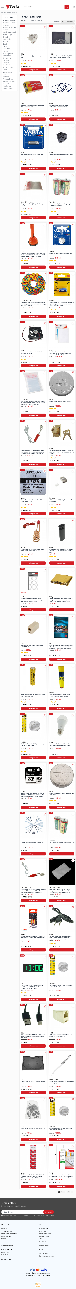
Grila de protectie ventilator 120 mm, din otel (32, 843)
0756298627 (44, 1253)
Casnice (5, 44)
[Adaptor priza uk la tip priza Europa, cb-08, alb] (33, 38)
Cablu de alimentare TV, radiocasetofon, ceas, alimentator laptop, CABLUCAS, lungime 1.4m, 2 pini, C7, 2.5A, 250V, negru (61, 937)
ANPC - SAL (42, 1241)
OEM (22, 54)
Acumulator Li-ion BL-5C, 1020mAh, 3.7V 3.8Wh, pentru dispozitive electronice (60, 56)
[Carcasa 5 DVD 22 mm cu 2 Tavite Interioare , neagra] (33, 1064)
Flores (23, 547)
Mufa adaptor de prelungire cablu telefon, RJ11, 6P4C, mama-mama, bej (61, 1035)
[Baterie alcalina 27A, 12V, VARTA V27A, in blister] (33, 137)
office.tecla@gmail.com (47, 1256)
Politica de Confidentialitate (47, 1215)
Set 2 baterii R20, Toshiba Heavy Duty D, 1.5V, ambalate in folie (60, 204)
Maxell (51, 399)
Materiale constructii (6, 64)
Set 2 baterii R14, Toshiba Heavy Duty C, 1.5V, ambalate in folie (61, 843)
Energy (5, 51)
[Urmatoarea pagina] (72, 1192)
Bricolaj (5, 42)
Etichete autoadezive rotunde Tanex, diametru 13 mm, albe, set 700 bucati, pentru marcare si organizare (31, 600)
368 (69, 1192)
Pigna (51, 643)
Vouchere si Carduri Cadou (8, 87)
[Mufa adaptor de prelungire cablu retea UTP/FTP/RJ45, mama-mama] (33, 628)
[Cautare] (67, 7)
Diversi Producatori (27, 202)
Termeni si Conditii (6, 1231)
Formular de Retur (44, 1236)
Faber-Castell (53, 1080)
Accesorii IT (7, 25)
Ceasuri (5, 46)
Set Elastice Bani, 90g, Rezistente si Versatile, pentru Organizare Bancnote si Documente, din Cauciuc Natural (33, 304)
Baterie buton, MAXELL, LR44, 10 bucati (60, 401)
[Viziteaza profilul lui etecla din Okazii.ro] (38, 1284)
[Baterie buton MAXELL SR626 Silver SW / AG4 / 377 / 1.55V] (62, 776)
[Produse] (3, 7)
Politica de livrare (6, 1236)
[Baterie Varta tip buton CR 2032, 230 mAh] (62, 236)
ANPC (41, 1238)
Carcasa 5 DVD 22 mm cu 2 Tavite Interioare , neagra (33, 1082)
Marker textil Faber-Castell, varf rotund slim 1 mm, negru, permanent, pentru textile (61, 1082)
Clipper (51, 693)
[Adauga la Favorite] (44, 27)
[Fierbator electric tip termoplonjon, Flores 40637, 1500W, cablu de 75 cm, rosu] (33, 532)
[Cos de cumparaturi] (74, 7)
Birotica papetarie (9, 35)
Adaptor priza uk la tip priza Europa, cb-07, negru (61, 155)
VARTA (23, 153)
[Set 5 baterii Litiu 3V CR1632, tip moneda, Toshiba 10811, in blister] (33, 726)
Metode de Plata (43, 1229)
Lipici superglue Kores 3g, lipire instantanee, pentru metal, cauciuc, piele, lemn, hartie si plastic (33, 937)
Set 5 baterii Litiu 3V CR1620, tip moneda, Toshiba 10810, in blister (60, 1129)
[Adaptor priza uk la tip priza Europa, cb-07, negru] (62, 137)
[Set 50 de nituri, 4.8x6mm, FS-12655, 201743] (33, 1110)
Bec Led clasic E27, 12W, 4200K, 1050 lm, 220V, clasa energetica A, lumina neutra (60, 744)
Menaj (5, 70)
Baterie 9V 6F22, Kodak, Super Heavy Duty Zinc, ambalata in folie (32, 106)
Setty (51, 597)
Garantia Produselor (45, 1233)
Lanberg (52, 498)
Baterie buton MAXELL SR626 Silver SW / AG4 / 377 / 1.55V (61, 794)
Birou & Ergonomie (7, 38)
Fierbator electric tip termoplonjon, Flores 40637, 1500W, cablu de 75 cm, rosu (32, 549)
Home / (3, 12)
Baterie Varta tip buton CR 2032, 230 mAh (60, 253)
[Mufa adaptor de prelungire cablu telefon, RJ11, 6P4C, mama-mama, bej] (62, 1017)
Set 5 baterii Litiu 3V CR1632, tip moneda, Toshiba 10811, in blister (32, 744)
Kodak (23, 103)
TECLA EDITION (26, 301)
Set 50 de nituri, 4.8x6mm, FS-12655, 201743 (33, 1128)
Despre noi (4, 1229)
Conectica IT (7, 49)
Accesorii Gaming (9, 23)
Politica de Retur (43, 1231)
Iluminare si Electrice (7, 59)
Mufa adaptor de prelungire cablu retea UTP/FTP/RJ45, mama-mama (32, 646)
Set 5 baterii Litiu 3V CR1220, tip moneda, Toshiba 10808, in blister (60, 986)
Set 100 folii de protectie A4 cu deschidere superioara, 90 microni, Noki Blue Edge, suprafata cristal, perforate (60, 353)
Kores (23, 934)
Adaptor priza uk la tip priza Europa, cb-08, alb (32, 56)
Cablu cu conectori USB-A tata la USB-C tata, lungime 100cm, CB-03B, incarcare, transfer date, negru (33, 1036)
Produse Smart (8, 79)
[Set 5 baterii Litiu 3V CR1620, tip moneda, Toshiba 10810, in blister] (62, 1110)
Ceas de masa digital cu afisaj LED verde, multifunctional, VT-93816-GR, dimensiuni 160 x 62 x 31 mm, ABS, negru (32, 987)
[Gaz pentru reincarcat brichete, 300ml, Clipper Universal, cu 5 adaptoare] (62, 677)
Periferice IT (7, 77)
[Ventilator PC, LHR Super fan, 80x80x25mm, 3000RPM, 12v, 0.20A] (33, 334)
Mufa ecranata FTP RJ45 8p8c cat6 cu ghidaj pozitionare (61, 500)
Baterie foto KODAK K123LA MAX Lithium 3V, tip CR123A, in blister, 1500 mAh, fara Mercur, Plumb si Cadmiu (61, 304)
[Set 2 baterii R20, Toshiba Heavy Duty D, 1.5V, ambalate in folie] (62, 186)
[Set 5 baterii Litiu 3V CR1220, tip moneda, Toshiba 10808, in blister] (62, 968)
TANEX (23, 597)
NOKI (51, 350)
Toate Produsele (12, 12)
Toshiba (52, 202)
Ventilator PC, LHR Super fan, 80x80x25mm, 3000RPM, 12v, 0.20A (33, 352)
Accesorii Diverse (9, 20)
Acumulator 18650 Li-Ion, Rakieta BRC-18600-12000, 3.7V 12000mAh (33, 695)
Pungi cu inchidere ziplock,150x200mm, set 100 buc (33, 204)
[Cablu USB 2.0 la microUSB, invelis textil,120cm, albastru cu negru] (62, 88)
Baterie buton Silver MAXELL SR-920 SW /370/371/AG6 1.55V (32, 500)
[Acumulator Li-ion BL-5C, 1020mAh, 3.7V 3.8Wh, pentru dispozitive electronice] (62, 38)
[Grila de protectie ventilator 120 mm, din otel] (33, 825)
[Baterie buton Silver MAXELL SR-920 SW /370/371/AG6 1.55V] (33, 482)
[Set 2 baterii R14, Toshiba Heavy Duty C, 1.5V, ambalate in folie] (62, 825)
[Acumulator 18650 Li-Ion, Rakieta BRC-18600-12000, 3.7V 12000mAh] (33, 677)
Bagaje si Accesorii (9, 32)
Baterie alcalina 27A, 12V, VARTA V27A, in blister (32, 155)
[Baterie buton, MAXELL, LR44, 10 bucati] (62, 383)
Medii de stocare (8, 67)
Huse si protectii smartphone (8, 55)
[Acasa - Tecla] (12, 7)
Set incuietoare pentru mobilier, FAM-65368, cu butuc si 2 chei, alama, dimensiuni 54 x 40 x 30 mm (61, 452)
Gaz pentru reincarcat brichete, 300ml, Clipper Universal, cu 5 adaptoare (60, 695)
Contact (3, 1238)
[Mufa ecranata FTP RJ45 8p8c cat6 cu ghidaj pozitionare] (62, 482)
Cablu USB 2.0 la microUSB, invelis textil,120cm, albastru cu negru (58, 106)
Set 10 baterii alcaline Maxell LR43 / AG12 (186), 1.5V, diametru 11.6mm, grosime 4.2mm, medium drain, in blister (32, 1176)
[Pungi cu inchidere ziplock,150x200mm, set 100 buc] (33, 186)
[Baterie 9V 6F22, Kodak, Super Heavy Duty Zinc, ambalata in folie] (33, 88)
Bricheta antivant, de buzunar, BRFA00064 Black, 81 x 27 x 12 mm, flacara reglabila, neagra (61, 550)
